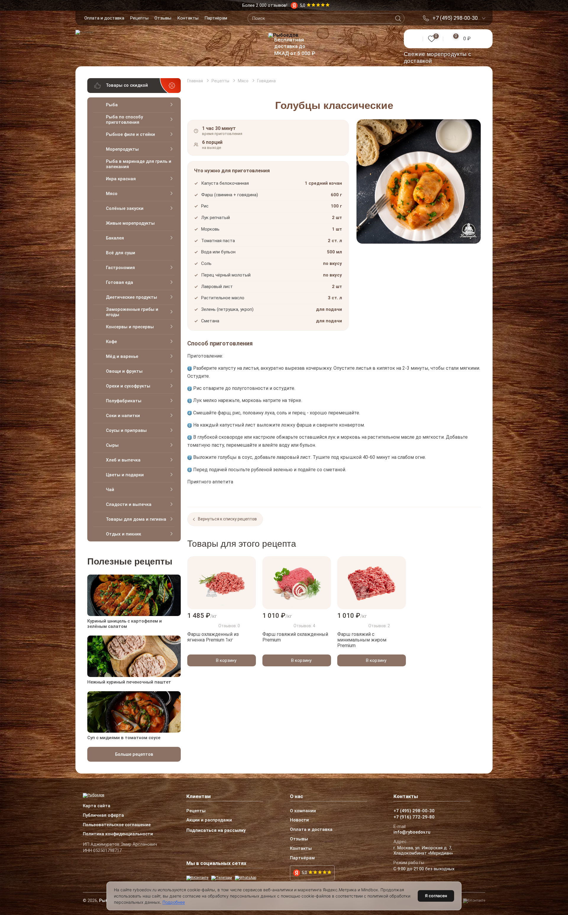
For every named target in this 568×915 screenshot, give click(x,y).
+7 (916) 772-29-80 (414, 817)
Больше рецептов (134, 754)
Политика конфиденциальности (118, 834)
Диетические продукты (131, 297)
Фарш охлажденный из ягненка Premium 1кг (213, 637)
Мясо (111, 193)
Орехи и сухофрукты (128, 386)
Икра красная (121, 178)
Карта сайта (96, 806)
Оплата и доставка (104, 18)
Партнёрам (215, 18)
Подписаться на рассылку (216, 830)
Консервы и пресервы (130, 326)
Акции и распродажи (209, 820)
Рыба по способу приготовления (124, 119)
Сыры (112, 445)
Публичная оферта (103, 815)
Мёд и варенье (122, 356)
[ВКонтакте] (197, 878)
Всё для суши (120, 252)
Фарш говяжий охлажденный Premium (295, 637)
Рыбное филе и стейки (130, 134)
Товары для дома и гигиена (136, 519)
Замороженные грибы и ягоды (132, 312)
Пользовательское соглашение (117, 825)
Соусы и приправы (126, 430)
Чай (110, 489)
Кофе (111, 341)
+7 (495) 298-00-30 (455, 18)
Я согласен (436, 895)
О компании (303, 811)
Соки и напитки (123, 415)
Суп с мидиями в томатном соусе (123, 737)
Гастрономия (120, 267)
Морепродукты (122, 149)
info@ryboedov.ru (411, 832)
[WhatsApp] (245, 878)
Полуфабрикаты (123, 400)
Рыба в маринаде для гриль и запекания (138, 164)
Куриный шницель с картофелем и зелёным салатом (124, 623)
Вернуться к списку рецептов (227, 519)
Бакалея (115, 238)
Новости (299, 820)
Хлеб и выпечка (123, 460)
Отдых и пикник (123, 534)
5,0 (304, 872)
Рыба (112, 104)
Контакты (188, 18)
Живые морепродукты (130, 223)
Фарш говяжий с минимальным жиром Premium (361, 639)
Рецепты (139, 18)
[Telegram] (221, 878)
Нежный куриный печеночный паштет (129, 682)
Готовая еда (119, 282)
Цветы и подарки (125, 474)
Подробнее (173, 902)
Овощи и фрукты (124, 371)
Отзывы (162, 18)
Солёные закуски (124, 208)
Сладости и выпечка (128, 504)
